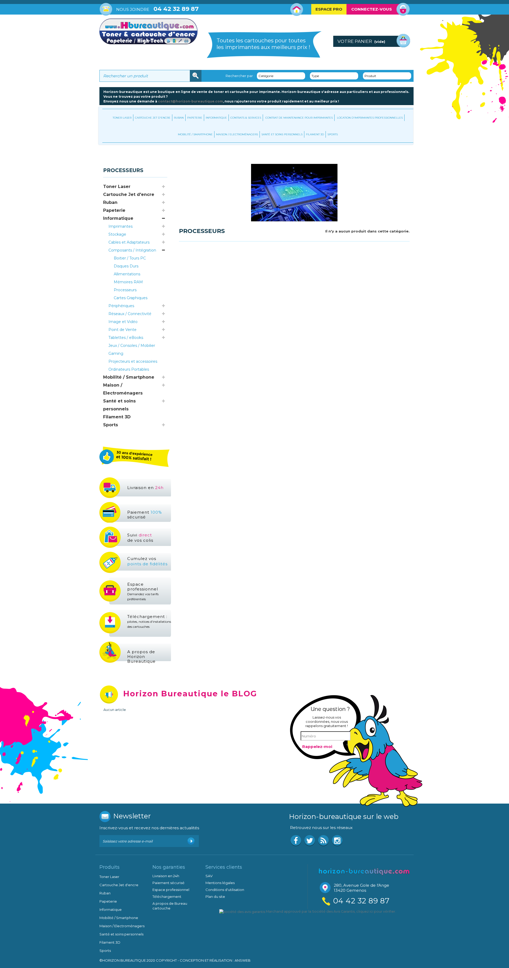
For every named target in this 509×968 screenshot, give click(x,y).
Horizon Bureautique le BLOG (190, 693)
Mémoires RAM (128, 282)
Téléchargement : (149, 621)
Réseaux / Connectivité (129, 313)
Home (296, 9)
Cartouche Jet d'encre (152, 117)
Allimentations (127, 274)
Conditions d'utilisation (224, 890)
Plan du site (215, 896)
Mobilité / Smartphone (195, 134)
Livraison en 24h (165, 876)
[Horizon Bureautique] (364, 871)
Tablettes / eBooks (125, 337)
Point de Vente (122, 329)
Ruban (179, 117)
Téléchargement (166, 896)
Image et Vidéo (123, 321)
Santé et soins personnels (281, 134)
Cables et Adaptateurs (129, 242)
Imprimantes (120, 226)
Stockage (117, 234)
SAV (209, 876)
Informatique (216, 117)
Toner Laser (122, 117)
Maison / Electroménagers (237, 134)
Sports (332, 134)
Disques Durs (126, 266)
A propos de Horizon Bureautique (141, 656)
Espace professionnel (143, 591)
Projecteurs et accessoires (132, 361)
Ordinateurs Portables (128, 369)
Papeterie (194, 117)
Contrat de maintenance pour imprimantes (299, 117)
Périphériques (121, 305)
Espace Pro (328, 9)
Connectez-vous (371, 9)
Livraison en (145, 487)
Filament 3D (315, 134)
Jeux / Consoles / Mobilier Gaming (131, 349)
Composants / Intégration (132, 250)
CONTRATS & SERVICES (245, 117)
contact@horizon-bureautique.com (190, 101)
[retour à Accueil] (105, 156)
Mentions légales (220, 883)
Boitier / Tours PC (130, 258)
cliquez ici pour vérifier (375, 911)
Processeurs (125, 290)
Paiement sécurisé (144, 514)
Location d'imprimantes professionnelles (370, 117)
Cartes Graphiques (130, 297)
